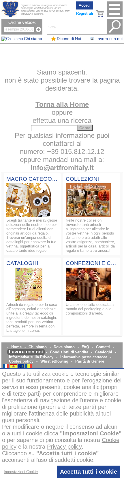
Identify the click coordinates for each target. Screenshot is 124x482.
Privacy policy (64, 446)
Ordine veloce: (22, 22)
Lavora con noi (26, 352)
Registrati (84, 13)
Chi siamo (38, 347)
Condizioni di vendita (69, 352)
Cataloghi (103, 352)
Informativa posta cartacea (83, 357)
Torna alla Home (62, 104)
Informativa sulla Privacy (31, 357)
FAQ (85, 347)
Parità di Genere (89, 361)
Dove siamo (64, 347)
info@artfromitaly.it (62, 168)
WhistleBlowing (54, 361)
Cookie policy (21, 361)
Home (16, 347)
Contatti (103, 347)
